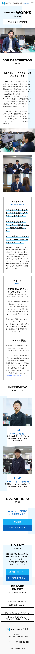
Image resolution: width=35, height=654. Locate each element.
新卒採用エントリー (17, 572)
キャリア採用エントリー (17, 578)
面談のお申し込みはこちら (17, 375)
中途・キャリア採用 (17, 528)
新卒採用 (17, 522)
